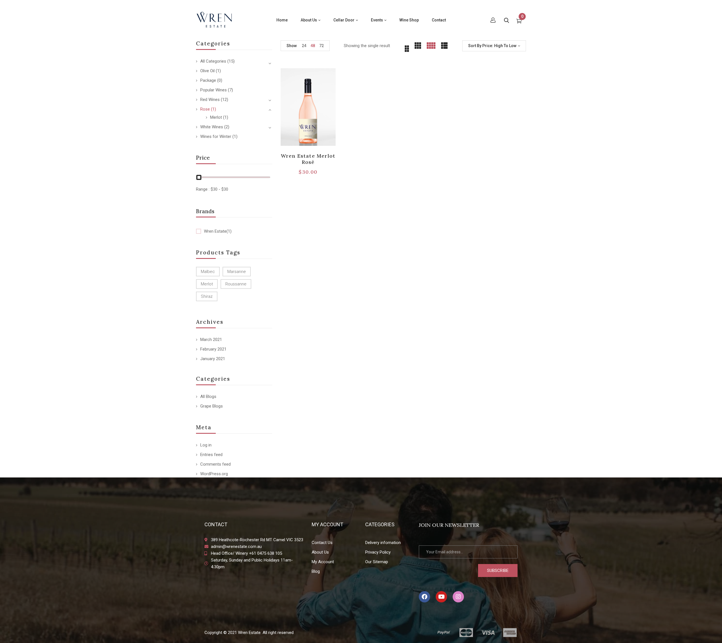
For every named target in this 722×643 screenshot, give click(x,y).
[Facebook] (424, 596)
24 (304, 45)
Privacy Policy (378, 552)
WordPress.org (214, 473)
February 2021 (213, 349)
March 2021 (211, 339)
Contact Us (322, 542)
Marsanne (236, 271)
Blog (316, 571)
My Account (323, 561)
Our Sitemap (376, 561)
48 (313, 45)
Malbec (208, 271)
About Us (320, 552)
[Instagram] (458, 596)
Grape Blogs (211, 406)
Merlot (216, 117)
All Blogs (208, 396)
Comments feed (215, 464)
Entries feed (211, 454)
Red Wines (210, 99)
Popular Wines (213, 90)
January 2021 (212, 358)
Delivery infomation (383, 542)
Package (208, 80)
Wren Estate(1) (218, 231)
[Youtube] (441, 596)
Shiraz (207, 296)
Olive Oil (207, 70)
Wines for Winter (215, 136)
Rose (205, 109)
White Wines (211, 126)
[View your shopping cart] (519, 21)
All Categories (213, 61)
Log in (206, 445)
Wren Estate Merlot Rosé (308, 159)
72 (321, 45)
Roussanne (235, 284)
